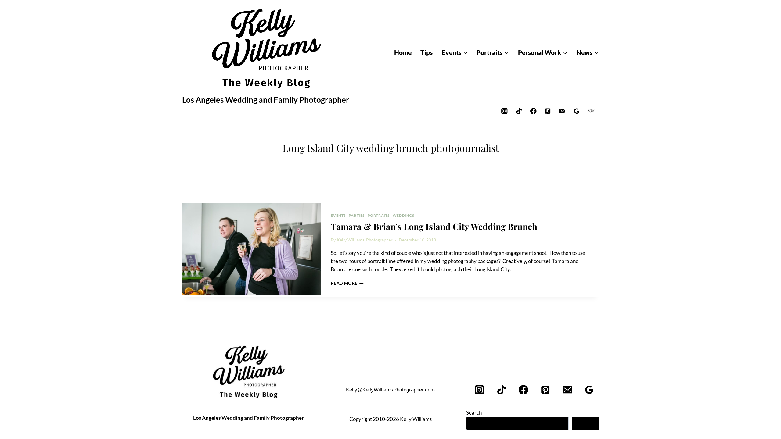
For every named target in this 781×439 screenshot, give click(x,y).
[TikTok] (519, 111)
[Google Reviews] (576, 111)
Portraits (379, 215)
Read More (347, 283)
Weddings (403, 215)
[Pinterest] (548, 111)
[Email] (562, 111)
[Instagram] (504, 111)
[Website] (591, 111)
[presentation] (251, 249)
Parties (357, 215)
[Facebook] (533, 111)
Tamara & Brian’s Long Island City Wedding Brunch (434, 226)
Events (338, 215)
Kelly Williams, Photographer (365, 239)
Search (474, 412)
